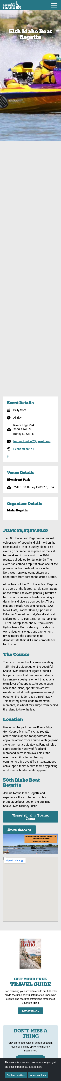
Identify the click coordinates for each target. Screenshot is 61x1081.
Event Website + (23, 449)
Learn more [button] (35, 1066)
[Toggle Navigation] (54, 5)
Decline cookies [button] (16, 1075)
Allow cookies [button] (38, 1075)
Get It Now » (30, 1011)
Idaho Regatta (19, 829)
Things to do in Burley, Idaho (30, 817)
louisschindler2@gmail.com (31, 441)
